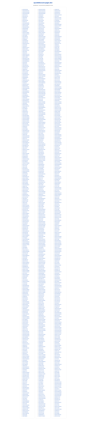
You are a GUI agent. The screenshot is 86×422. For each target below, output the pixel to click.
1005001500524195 (25, 267)
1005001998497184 (41, 286)
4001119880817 (25, 108)
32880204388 (40, 35)
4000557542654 (25, 214)
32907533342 (40, 150)
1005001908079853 (58, 312)
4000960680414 (57, 12)
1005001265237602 (41, 262)
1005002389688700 (41, 361)
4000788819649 (25, 411)
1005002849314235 (41, 240)
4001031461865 (57, 343)
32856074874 (24, 327)
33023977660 (40, 301)
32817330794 (24, 273)
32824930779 (40, 388)
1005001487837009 (41, 92)
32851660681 (57, 206)
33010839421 (24, 315)
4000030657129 (41, 312)
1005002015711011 (58, 141)
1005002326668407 (58, 58)
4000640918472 (25, 157)
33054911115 (24, 383)
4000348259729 (41, 137)
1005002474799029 (58, 101)
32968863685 (24, 346)
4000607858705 (57, 183)
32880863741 (24, 78)
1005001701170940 (58, 265)
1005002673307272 (25, 47)
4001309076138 (57, 145)
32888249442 (24, 365)
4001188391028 (57, 39)
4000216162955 (41, 288)
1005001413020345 (58, 304)
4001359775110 (57, 205)
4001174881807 (25, 319)
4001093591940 (25, 9)
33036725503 (40, 297)
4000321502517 (57, 356)
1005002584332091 (41, 271)
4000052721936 (41, 376)
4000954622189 (25, 252)
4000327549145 (25, 236)
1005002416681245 (41, 131)
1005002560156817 (58, 308)
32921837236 (24, 300)
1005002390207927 (58, 292)
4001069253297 (25, 29)
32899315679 (40, 108)
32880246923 (40, 111)
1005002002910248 (25, 343)
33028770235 (57, 156)
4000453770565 (25, 201)
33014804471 (24, 82)
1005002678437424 (41, 403)
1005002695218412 (41, 221)
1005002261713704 (58, 217)
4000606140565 (41, 308)
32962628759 (24, 224)
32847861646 (40, 161)
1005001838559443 (58, 330)
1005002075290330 (58, 66)
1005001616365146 (58, 395)
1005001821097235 (25, 324)
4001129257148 (41, 65)
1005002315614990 (58, 82)
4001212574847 (25, 254)
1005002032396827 (25, 289)
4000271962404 (41, 153)
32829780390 (40, 55)
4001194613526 (57, 320)
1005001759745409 (41, 406)
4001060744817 (41, 172)
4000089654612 (57, 112)
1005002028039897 (58, 24)
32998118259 (57, 228)
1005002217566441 (58, 25)
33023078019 (40, 59)
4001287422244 (57, 13)
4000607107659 (25, 269)
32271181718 (57, 358)
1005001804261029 (41, 89)
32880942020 (24, 69)
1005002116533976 (25, 179)
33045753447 (57, 197)
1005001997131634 (25, 357)
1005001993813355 (25, 92)
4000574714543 (41, 134)
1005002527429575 (58, 271)
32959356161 (40, 391)
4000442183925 (25, 190)
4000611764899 (25, 182)
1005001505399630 (58, 316)
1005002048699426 (58, 36)
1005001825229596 (25, 334)
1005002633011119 (58, 176)
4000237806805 (41, 39)
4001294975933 (25, 160)
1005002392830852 (41, 232)
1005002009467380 (25, 135)
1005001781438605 (58, 345)
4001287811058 (57, 301)
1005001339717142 (58, 43)
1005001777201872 (25, 70)
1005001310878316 (58, 414)
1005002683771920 (58, 324)
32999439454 (40, 14)
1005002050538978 (58, 70)
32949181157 (57, 74)
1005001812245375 (25, 338)
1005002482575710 (41, 47)
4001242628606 (25, 144)
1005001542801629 (25, 131)
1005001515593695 (25, 395)
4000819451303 (25, 180)
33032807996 (24, 175)
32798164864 (57, 20)
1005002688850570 (25, 59)
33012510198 (24, 403)
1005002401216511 (41, 267)
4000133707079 (57, 289)
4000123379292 (41, 206)
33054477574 (24, 138)
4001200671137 (41, 183)
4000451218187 (57, 375)
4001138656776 (25, 67)
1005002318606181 (41, 390)
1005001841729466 (41, 405)
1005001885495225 (58, 202)
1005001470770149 (58, 17)
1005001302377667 (58, 369)
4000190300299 (25, 293)
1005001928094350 (25, 335)
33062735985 (40, 184)
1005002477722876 (58, 387)
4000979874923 (41, 31)
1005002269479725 (41, 316)
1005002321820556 (58, 157)
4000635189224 (25, 326)
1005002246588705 (41, 356)
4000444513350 (57, 130)
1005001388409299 (41, 44)
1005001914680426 (58, 54)
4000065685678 (25, 77)
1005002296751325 (41, 145)
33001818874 (57, 303)
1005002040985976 (58, 248)
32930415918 (24, 62)
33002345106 (40, 218)
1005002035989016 (41, 122)
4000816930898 (25, 28)
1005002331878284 (25, 122)
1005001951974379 (25, 286)
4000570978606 (41, 25)
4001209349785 (41, 169)
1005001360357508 (41, 233)
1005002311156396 (25, 373)
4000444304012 (57, 290)
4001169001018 (57, 305)
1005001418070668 (25, 305)
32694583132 (57, 27)
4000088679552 (41, 350)
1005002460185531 (58, 402)
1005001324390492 (58, 406)
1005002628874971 (25, 191)
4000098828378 (25, 266)
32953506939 (40, 247)
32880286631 (57, 23)
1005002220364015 (25, 271)
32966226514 (40, 194)
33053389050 (57, 50)
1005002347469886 (25, 270)
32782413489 (57, 209)
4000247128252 (57, 376)
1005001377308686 (41, 292)
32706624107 (57, 307)
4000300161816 (25, 76)
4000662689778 (41, 414)
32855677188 (57, 47)
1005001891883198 (25, 285)
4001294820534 (57, 256)
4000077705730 (41, 371)
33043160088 (24, 89)
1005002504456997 (58, 392)
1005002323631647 (41, 289)
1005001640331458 (58, 153)
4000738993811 (25, 364)
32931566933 (40, 96)
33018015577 (57, 224)
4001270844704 (57, 300)
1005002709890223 (25, 55)
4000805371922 (57, 346)
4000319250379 (57, 299)
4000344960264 (41, 339)
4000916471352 (57, 368)
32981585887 (24, 103)
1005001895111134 (25, 145)
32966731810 (40, 220)
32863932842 (57, 198)
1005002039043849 (41, 398)
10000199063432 (25, 65)
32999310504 (57, 33)
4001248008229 (57, 76)
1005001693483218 (41, 110)
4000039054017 (41, 315)
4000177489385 (57, 161)
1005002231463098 (41, 354)
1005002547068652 (41, 74)
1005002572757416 (58, 214)
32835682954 (24, 391)
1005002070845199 (25, 171)
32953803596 (40, 235)
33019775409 (24, 165)
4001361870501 (41, 85)
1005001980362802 (25, 23)
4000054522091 (57, 31)
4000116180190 (25, 114)
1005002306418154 (58, 134)
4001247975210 (41, 296)
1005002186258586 (58, 142)
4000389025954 (57, 274)
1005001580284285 (41, 251)
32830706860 (57, 372)
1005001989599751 (25, 216)
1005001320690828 (58, 135)
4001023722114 (41, 126)
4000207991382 (57, 326)
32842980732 (57, 388)
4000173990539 (25, 146)
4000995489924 (41, 118)
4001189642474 (41, 187)
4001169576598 (25, 312)
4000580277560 (57, 349)
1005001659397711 (25, 100)
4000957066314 (25, 218)
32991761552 (57, 67)
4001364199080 (57, 97)
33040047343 (24, 107)
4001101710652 (57, 229)
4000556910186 (25, 232)
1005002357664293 (41, 270)
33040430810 (57, 273)
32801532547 (24, 148)
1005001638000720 (58, 391)
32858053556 (57, 65)
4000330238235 (41, 394)
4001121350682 (41, 51)
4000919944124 (57, 380)
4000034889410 (57, 131)
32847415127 (24, 152)
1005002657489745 (25, 316)
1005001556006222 (25, 368)
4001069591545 (57, 259)
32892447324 (57, 247)
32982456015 (24, 198)
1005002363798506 (58, 160)
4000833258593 (25, 322)
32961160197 (57, 16)
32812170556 (57, 126)
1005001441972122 (58, 93)
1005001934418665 (41, 42)
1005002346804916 (41, 144)
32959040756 (24, 126)
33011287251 (57, 231)
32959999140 (40, 392)
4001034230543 (41, 386)
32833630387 (24, 97)
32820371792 (40, 387)
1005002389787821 (58, 352)
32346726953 (24, 127)
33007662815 (24, 93)
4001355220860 (41, 318)
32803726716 (40, 384)
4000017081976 (41, 20)
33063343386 (57, 373)
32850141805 (24, 51)
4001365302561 (57, 252)
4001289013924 (41, 171)
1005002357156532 (41, 250)
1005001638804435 (25, 142)
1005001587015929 (25, 210)
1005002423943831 (41, 346)
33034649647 (40, 252)
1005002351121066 (58, 108)
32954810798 (57, 152)
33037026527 (40, 175)
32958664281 (24, 296)
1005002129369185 (41, 300)
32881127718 (40, 178)
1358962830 (57, 44)
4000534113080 (57, 341)
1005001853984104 (58, 331)
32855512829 (24, 167)
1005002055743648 (41, 36)
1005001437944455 (58, 384)
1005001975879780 (58, 243)
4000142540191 (57, 172)
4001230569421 (41, 402)
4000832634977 (25, 111)
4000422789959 (25, 178)
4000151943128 (41, 28)
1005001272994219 (41, 409)
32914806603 (40, 327)
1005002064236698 (41, 119)
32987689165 (40, 115)
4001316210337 (25, 297)
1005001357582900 (25, 356)
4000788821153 (41, 407)
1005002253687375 (25, 96)
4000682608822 (41, 335)
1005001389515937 (25, 367)
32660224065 (24, 110)
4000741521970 (57, 78)
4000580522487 (25, 409)
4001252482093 (41, 255)
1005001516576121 (25, 221)
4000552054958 (25, 354)
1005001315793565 (25, 24)
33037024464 (40, 163)
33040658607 (57, 222)
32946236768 (57, 100)
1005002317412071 (41, 307)
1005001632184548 (58, 86)
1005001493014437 (58, 386)
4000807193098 (57, 111)
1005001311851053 (25, 402)
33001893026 (57, 175)
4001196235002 (57, 42)
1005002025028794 (58, 322)
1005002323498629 (25, 318)
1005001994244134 (41, 186)
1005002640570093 (58, 409)
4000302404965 (25, 406)
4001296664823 (25, 81)
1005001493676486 (25, 101)
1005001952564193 (58, 250)
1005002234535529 (58, 14)
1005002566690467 (25, 255)
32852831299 (57, 69)
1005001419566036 (25, 243)
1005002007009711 (25, 84)
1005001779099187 (41, 320)
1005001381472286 (41, 149)
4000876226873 (57, 210)
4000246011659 (41, 367)
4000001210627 (57, 335)
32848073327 (57, 371)
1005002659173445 (25, 58)
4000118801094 (25, 36)
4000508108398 (41, 229)
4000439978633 (57, 21)
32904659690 (57, 85)
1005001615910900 (58, 110)
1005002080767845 (58, 285)
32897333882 (24, 380)
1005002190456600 (41, 244)
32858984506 (40, 154)
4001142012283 (25, 323)
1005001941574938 (25, 86)
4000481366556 (25, 288)
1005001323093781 (41, 239)
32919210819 (40, 100)
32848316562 (24, 17)
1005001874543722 (41, 216)
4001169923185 (57, 270)
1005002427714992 (41, 373)
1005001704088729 (58, 225)
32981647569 (24, 134)
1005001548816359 (41, 274)
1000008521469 (57, 360)
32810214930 (40, 323)
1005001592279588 (41, 334)
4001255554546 (57, 168)
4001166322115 (41, 54)
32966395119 (40, 24)
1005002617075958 (41, 368)
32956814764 (57, 29)
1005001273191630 (58, 390)
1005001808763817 (41, 324)
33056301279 (57, 288)
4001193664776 (41, 304)
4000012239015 (25, 154)
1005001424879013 (25, 388)
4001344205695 (57, 115)
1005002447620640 (41, 357)
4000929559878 (41, 135)
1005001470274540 (25, 392)
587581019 (40, 197)
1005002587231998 (58, 59)
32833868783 (24, 350)
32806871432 (24, 186)
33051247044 (57, 201)
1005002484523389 (58, 96)
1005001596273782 (41, 182)
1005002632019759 (41, 70)
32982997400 (57, 184)
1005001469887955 (41, 82)
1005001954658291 (25, 301)
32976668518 (24, 39)
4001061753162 (25, 379)
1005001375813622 (58, 150)
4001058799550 (41, 167)
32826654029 (57, 233)
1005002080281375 (25, 10)
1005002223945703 (41, 322)
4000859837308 (25, 199)
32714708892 (40, 61)
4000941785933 (25, 104)
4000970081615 (57, 278)
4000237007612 (41, 293)
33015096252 (40, 16)
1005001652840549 (41, 281)
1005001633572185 (41, 103)
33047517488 (40, 88)
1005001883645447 (41, 63)
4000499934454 (57, 258)
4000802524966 (25, 187)
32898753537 (40, 259)
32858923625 (57, 35)
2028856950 (40, 343)
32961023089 (57, 61)
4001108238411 (25, 133)
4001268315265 (41, 266)
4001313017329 (41, 142)
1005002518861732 (41, 326)
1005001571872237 (58, 107)
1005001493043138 (41, 352)
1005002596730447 (25, 137)
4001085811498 (41, 299)
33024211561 (40, 99)
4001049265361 (41, 152)
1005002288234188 (58, 319)
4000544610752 (25, 16)
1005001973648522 (58, 127)
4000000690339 (41, 164)
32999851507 (57, 9)
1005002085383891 (41, 13)
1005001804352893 (58, 383)
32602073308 (40, 364)
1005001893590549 (25, 116)
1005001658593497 (58, 129)
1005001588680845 (41, 78)
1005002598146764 (58, 99)
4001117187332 (25, 248)
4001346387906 (25, 320)
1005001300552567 (41, 69)
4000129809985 (25, 337)
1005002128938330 (58, 92)
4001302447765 (25, 209)
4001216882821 (25, 161)
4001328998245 (41, 48)
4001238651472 (41, 278)
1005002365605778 (25, 206)
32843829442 (57, 133)
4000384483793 (25, 194)
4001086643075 (57, 179)
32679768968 (57, 413)
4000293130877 (25, 48)
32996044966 (40, 380)
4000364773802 (57, 148)
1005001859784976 (25, 27)
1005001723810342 (41, 123)
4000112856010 (57, 379)
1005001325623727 (41, 130)
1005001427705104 (41, 160)
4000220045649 (25, 25)
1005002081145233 (41, 214)
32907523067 (57, 407)
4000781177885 (57, 77)
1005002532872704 (25, 54)
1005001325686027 (25, 213)
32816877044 (57, 350)
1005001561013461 (58, 119)
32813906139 (57, 367)
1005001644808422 (41, 195)
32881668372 (24, 46)
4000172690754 (41, 284)
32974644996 (24, 284)
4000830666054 (41, 358)
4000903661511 (57, 32)
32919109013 (24, 369)
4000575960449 (25, 183)
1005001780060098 (41, 191)
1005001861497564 (58, 73)
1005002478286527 (25, 262)
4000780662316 (41, 33)
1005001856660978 (41, 107)
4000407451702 (25, 342)
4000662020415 (57, 195)
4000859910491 (41, 305)
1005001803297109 (41, 254)
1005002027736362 (25, 244)
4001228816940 (41, 231)
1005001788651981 (25, 413)
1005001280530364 (25, 13)
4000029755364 (41, 116)
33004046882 (40, 84)
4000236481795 (25, 42)
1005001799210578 (25, 290)
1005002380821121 (25, 263)
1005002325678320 (41, 217)
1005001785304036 (41, 10)
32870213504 (24, 150)
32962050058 (57, 165)
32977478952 (40, 383)
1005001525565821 (58, 122)
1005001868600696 (41, 114)
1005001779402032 (41, 32)
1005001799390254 (25, 358)
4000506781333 (25, 311)
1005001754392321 (58, 232)
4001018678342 (41, 62)
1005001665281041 (25, 387)
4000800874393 (25, 217)
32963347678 (57, 149)
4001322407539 (25, 197)
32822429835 (40, 337)
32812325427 (57, 411)
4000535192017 (57, 221)
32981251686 (57, 239)
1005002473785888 (25, 163)
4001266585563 (41, 199)
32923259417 (57, 403)
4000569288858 (41, 203)
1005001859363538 (58, 138)
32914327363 (57, 405)
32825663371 (57, 169)
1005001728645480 (41, 76)
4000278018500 (57, 354)
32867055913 (24, 63)
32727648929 (24, 237)
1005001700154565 (25, 205)
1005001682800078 (41, 198)
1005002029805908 (41, 282)
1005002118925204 (41, 112)
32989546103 (24, 308)
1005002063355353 (58, 62)
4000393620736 (41, 180)
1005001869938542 (25, 61)
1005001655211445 (58, 357)
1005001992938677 (58, 51)
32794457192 (40, 201)
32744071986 (40, 58)
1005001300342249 (41, 12)
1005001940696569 (58, 164)
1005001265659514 (58, 63)
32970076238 (57, 104)
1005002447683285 (58, 364)
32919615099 (40, 342)
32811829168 (24, 277)
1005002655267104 (58, 199)
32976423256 (24, 399)
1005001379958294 (25, 99)
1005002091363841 (25, 119)
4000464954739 (25, 228)
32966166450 (40, 237)
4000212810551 (57, 315)
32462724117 (24, 278)
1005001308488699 (25, 235)
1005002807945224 (58, 286)
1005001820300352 (58, 251)
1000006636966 (41, 273)
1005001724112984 (41, 263)
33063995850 (40, 349)
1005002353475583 (58, 144)
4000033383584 (57, 118)
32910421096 (24, 414)
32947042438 (57, 254)
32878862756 (57, 410)
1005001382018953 (41, 156)
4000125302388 (25, 123)
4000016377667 (25, 352)
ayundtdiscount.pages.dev (43, 3)
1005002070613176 (25, 80)
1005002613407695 (58, 163)
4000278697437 (41, 148)
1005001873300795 (41, 9)
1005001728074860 (25, 153)
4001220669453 (41, 265)
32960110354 (57, 203)
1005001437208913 (25, 32)
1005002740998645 (58, 194)
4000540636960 (41, 23)
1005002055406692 (25, 118)
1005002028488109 (41, 209)
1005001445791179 (58, 216)
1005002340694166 (58, 103)
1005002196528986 (25, 239)
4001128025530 (25, 73)
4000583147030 (41, 86)
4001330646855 (41, 138)
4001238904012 (25, 222)
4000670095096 (41, 176)
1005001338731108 (41, 157)
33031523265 (40, 331)
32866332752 (40, 77)
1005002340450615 (25, 33)
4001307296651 (25, 129)
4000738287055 (41, 269)
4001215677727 (41, 129)
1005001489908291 (58, 220)
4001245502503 (57, 95)
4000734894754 (57, 84)
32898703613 (57, 235)
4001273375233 (25, 164)
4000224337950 (41, 213)
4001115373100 (57, 80)
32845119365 (57, 218)
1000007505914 (25, 229)
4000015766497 (41, 80)
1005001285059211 (58, 81)
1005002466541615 (25, 231)
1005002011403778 (58, 237)
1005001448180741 (58, 182)
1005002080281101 (41, 341)
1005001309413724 (41, 66)
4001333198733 (57, 361)
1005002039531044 (25, 195)
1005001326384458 (58, 244)
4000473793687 (57, 337)
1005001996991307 (41, 311)
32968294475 (24, 345)
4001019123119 (25, 14)
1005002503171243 (58, 55)
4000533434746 (41, 372)
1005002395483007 (58, 255)
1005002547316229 (25, 149)
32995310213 (24, 341)
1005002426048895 (58, 88)
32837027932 (24, 349)
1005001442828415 (25, 274)
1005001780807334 (41, 97)
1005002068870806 (41, 93)
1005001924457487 (25, 50)
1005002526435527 (25, 43)
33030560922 (24, 360)
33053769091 (57, 281)
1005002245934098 (41, 330)
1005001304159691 (41, 95)
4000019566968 (57, 89)
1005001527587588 (41, 290)
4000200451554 (25, 339)
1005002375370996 (41, 46)
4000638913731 (57, 398)
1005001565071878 (25, 384)
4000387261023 (25, 85)
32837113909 (40, 360)
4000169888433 (25, 95)
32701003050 (40, 379)
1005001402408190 (25, 169)
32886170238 (24, 202)
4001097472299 (25, 112)
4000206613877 (41, 17)
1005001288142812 (41, 67)
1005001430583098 (58, 236)
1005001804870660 (58, 394)
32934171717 (40, 179)
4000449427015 (41, 411)
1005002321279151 (25, 376)
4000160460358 (25, 40)
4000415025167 (57, 297)
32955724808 (40, 205)
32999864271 (40, 345)
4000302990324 (57, 114)
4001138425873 (57, 277)
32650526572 (24, 353)
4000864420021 (41, 365)
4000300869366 (57, 293)
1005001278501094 (25, 331)
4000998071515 (57, 269)
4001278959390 (25, 233)
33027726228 (57, 311)
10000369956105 (41, 410)
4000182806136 (41, 338)
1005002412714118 (41, 395)
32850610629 (57, 296)
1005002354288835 (25, 407)
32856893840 (24, 172)
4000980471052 (57, 154)
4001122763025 (41, 146)
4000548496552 (57, 213)
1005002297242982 (41, 319)
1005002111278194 (58, 334)
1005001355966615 (41, 258)
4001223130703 (41, 190)
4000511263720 (25, 240)
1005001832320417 (41, 210)
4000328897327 (25, 259)
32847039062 (24, 35)
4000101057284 (25, 330)
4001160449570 (41, 228)
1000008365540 (57, 338)
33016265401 (57, 342)
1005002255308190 (25, 281)
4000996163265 (41, 375)
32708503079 (40, 399)
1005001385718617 (41, 243)
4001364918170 (41, 104)
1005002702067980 (25, 303)
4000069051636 (57, 399)
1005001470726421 (41, 27)
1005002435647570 (58, 116)
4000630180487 (41, 29)
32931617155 (24, 21)
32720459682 (40, 168)
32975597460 (24, 44)
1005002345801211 (25, 250)
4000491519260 (41, 303)
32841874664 (24, 258)
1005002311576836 (41, 222)
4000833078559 (57, 10)
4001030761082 (41, 40)
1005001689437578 (25, 130)
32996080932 (24, 31)
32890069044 (57, 48)
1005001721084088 (41, 101)
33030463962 (40, 256)
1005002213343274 (25, 410)
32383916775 (40, 285)
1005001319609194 (58, 171)
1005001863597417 (58, 339)
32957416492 (40, 21)
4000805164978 (25, 292)
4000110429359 (57, 123)
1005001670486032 (58, 28)
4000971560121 (57, 263)
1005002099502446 (41, 224)
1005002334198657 (58, 323)
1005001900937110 (25, 176)
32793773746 (57, 186)
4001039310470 (25, 265)
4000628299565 (25, 394)
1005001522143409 (41, 127)
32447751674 (57, 190)
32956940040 (57, 46)
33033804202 (57, 266)
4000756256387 (25, 361)
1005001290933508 (25, 88)
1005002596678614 (58, 178)
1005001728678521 (58, 40)
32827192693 (40, 133)
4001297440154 (41, 43)
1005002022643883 (25, 12)
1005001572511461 (41, 202)
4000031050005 (25, 304)
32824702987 (57, 180)
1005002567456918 (58, 327)
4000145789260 (41, 165)
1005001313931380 (41, 236)
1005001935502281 (58, 187)
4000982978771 (57, 191)
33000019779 (24, 390)
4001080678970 (25, 156)
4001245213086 (41, 413)
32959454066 (24, 256)
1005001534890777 (41, 81)
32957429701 (40, 73)
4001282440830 (25, 307)
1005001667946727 (25, 220)
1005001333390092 (58, 282)
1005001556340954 (25, 225)
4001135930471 (25, 168)
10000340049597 (58, 240)
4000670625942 (25, 141)
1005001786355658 (25, 405)
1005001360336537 (25, 184)
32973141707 (40, 141)
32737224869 (40, 353)
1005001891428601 (25, 115)
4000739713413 (57, 267)
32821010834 (24, 398)
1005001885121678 (25, 375)
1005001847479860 (41, 225)
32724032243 (24, 282)
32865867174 (24, 371)
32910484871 (57, 318)
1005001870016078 (41, 50)
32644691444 (57, 146)
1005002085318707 (25, 74)
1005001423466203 (41, 277)
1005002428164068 (25, 251)
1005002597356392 (58, 167)
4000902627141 (57, 365)
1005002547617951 (25, 66)
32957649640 (24, 247)
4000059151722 (57, 284)
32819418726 (24, 386)
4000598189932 (57, 137)
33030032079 (24, 203)
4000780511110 (41, 248)
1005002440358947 (25, 372)
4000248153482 (25, 20)
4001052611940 (41, 369)
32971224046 (57, 262)
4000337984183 (25, 299)
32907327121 (57, 353)
